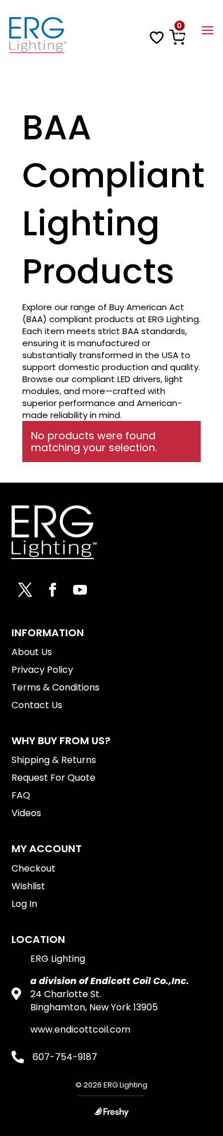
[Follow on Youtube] (80, 590)
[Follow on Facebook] (52, 590)
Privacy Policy (42, 669)
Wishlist (28, 886)
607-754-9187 (65, 1056)
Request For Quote (53, 777)
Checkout (33, 868)
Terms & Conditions (55, 687)
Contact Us (36, 705)
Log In (24, 903)
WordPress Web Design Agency (111, 1112)
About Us (31, 652)
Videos (26, 813)
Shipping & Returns (53, 759)
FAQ (20, 795)
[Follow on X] (25, 590)
